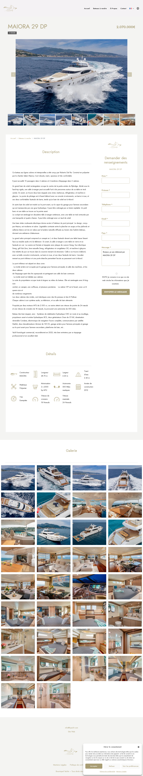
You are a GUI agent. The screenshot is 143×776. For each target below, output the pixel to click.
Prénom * (106, 190)
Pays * (104, 233)
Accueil (87, 8)
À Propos (113, 8)
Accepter (93, 766)
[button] (138, 747)
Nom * (104, 176)
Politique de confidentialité (107, 772)
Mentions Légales (121, 772)
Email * (105, 219)
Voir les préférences (130, 766)
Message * (106, 247)
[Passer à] (132, 8)
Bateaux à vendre (100, 8)
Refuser (112, 766)
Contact (123, 8)
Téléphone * (107, 204)
